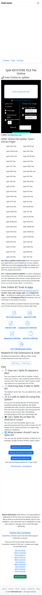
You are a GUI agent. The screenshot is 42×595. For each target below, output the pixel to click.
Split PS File (10, 186)
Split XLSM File (11, 212)
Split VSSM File (28, 232)
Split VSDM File (28, 227)
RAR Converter (20, 571)
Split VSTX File (11, 237)
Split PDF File (11, 176)
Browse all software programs (21, 453)
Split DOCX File (28, 146)
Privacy (23, 589)
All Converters (20, 577)
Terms (17, 589)
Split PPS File (27, 191)
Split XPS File (27, 176)
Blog (38, 589)
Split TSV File (27, 257)
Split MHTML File (29, 171)
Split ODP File (28, 196)
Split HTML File (28, 166)
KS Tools (20, 60)
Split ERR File (27, 252)
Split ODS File (28, 222)
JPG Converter (20, 555)
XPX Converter (20, 569)
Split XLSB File (28, 207)
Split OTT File (11, 166)
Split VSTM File (28, 237)
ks (9, 261)
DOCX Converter (20, 553)
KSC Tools (26, 363)
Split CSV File (11, 257)
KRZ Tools (15, 363)
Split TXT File (10, 252)
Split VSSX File (11, 232)
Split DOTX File (11, 156)
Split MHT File (11, 171)
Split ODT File (28, 161)
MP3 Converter (20, 560)
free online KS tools (29, 290)
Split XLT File (27, 212)
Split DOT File (28, 151)
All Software (27, 466)
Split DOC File (11, 146)
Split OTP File (11, 202)
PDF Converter (20, 550)
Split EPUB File (28, 181)
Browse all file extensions (21, 447)
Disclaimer (31, 589)
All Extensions (16, 466)
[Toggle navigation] (38, 3)
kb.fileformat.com (15, 135)
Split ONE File (28, 247)
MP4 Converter (20, 557)
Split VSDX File (11, 227)
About (4, 589)
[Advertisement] (21, 36)
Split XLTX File (11, 217)
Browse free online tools (21, 458)
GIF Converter (20, 567)
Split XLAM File (11, 222)
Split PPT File (27, 186)
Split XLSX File (11, 207)
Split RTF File (10, 161)
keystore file (22, 265)
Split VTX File (10, 247)
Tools (13, 60)
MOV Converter (20, 564)
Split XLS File (27, 202)
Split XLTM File (28, 217)
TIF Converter (20, 562)
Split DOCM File (12, 151)
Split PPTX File (11, 191)
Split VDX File (11, 242)
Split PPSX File (11, 196)
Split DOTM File (28, 156)
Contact (10, 589)
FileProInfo (6, 3)
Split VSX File (27, 242)
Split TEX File (10, 181)
